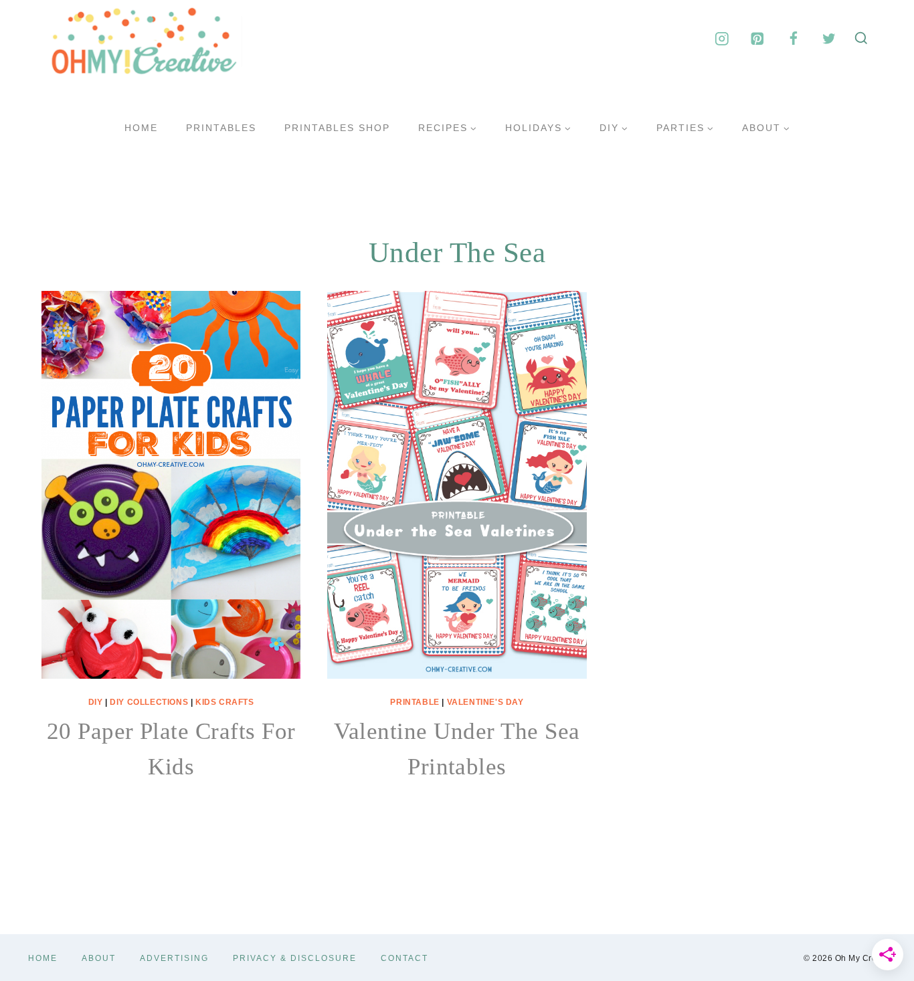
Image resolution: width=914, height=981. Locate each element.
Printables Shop (337, 127)
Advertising (174, 958)
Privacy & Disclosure (295, 958)
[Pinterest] (757, 38)
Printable (414, 702)
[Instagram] (721, 38)
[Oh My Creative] (141, 39)
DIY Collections (149, 702)
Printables (221, 127)
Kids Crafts (224, 702)
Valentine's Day (485, 702)
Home (141, 127)
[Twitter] (828, 38)
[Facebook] (793, 38)
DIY (95, 702)
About (99, 958)
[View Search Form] (861, 38)
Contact (404, 958)
